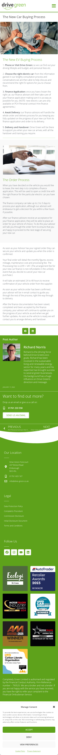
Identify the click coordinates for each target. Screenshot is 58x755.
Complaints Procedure (13, 511)
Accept (29, 729)
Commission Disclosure (14, 516)
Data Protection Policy (13, 506)
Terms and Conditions (13, 525)
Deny (29, 737)
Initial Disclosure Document (15, 521)
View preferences (29, 744)
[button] (54, 707)
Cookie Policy (20, 751)
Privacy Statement (34, 751)
